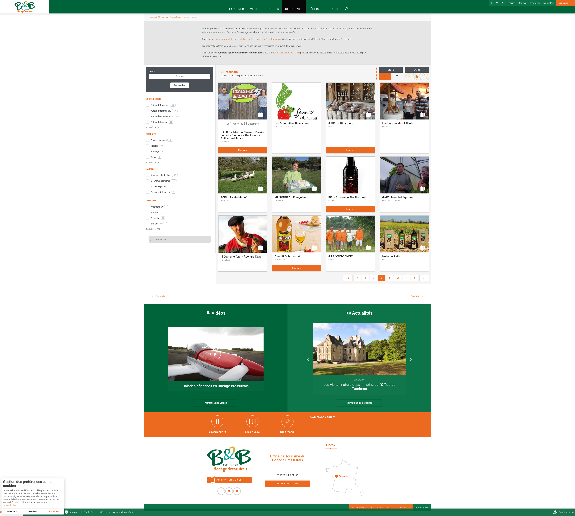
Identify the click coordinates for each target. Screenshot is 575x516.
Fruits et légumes (161, 140)
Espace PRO (548, 3)
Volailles (157, 145)
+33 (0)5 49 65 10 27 (287, 467)
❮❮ (348, 278)
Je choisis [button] (32, 511)
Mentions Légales (360, 507)
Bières (155, 157)
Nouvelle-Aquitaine (353, 444)
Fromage (157, 151)
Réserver (242, 150)
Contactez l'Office (292, 53)
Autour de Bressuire (162, 105)
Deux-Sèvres (346, 451)
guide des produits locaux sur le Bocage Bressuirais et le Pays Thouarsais (247, 39)
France (330, 444)
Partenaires (421, 507)
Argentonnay (159, 207)
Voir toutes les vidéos (215, 402)
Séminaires (535, 3)
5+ (398, 278)
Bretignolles (158, 224)
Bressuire (157, 218)
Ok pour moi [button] (53, 511)
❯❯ (424, 278)
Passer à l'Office (287, 475)
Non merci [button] (12, 511)
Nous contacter (287, 483)
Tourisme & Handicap (162, 192)
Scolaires (511, 3)
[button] (236, 6)
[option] (359, 359)
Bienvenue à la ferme (163, 181)
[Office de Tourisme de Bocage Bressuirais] (229, 459)
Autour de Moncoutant (164, 116)
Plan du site (404, 507)
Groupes (522, 3)
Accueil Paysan (159, 186)
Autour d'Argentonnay (163, 110)
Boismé (156, 212)
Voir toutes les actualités (359, 402)
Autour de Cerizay (161, 122)
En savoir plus (9, 505)
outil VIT (279, 53)
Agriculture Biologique (163, 175)
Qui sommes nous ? (383, 507)
